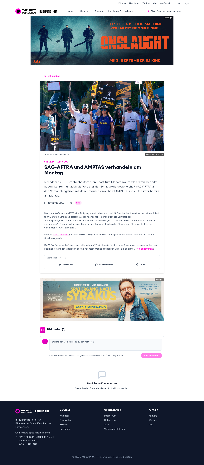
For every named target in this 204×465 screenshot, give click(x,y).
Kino (78, 203)
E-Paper (122, 3)
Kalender (129, 11)
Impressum (110, 415)
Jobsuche (65, 429)
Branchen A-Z (114, 11)
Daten (98, 11)
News (70, 11)
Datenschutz (111, 420)
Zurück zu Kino (52, 76)
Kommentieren (151, 355)
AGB (106, 424)
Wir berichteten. (144, 248)
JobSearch (165, 3)
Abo (155, 3)
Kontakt (153, 415)
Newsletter (134, 3)
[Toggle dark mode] (179, 3)
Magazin (84, 11)
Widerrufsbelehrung (114, 429)
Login (186, 3)
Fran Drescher (61, 234)
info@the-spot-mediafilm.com (34, 432)
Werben (146, 3)
